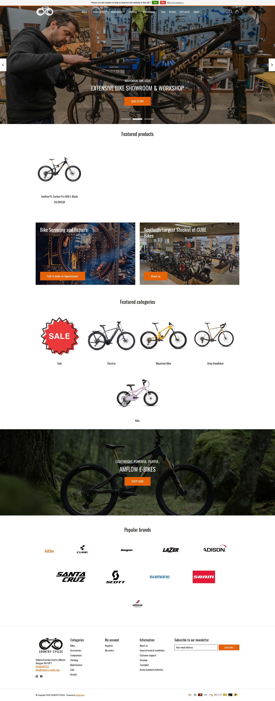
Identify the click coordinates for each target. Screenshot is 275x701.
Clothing (74, 660)
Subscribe (228, 647)
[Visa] (205, 695)
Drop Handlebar (215, 363)
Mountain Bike (163, 363)
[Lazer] (171, 551)
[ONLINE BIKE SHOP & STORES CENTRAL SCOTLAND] (45, 11)
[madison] (215, 551)
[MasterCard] (200, 695)
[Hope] (126, 551)
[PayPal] (225, 695)
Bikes (72, 645)
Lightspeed (80, 695)
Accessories (75, 650)
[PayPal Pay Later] (236, 695)
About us (144, 645)
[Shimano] (160, 577)
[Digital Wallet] (218, 695)
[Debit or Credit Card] (230, 695)
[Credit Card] (195, 695)
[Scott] (115, 577)
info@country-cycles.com (48, 670)
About (196, 11)
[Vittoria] (137, 604)
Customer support (148, 655)
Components (76, 655)
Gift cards (185, 11)
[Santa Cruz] (71, 577)
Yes (155, 3)
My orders (109, 650)
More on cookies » (175, 3)
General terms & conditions (152, 650)
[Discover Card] (211, 695)
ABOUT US (137, 101)
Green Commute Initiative (151, 669)
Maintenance (76, 665)
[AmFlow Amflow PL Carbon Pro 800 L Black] (59, 168)
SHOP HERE (138, 481)
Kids (137, 420)
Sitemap (143, 660)
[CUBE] (82, 551)
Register (109, 645)
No (163, 3)
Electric (111, 363)
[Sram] (204, 577)
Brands (172, 11)
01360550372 (42, 666)
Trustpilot (144, 665)
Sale (163, 11)
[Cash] (190, 695)
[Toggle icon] (231, 12)
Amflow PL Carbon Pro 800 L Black (59, 196)
